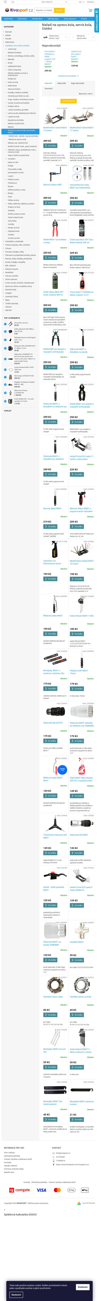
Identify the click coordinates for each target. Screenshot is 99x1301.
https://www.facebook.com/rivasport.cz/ (72, 1165)
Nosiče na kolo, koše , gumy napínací (22, 146)
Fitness (8, 248)
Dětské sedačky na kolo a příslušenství (18, 74)
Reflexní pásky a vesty (16, 190)
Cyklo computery (14, 70)
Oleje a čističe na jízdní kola (18, 155)
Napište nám (9, 1172)
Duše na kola (13, 82)
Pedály (10, 166)
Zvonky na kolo (14, 238)
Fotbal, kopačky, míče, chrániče (17, 245)
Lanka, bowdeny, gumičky (18, 110)
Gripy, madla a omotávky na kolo (21, 99)
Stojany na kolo (14, 207)
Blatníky (11, 59)
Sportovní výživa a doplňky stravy (18, 286)
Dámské (8, 32)
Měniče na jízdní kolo (16, 123)
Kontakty (7, 1162)
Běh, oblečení (10, 266)
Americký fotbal (11, 297)
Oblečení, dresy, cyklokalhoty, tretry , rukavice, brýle (22, 151)
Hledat (59, 10)
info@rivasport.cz (63, 1153)
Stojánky (11, 210)
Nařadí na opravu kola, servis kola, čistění (21, 131)
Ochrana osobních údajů (14, 1169)
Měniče (11, 127)
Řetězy (10, 193)
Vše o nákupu (46, 2)
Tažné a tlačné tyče (15, 217)
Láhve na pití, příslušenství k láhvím (22, 113)
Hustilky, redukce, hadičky (18, 92)
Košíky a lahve (13, 106)
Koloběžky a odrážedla (14, 241)
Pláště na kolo (13, 179)
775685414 (60, 1161)
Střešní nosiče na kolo (16, 214)
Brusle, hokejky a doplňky (15, 262)
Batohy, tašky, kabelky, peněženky (18, 259)
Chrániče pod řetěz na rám (18, 96)
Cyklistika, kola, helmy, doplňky (17, 46)
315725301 (60, 1157)
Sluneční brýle (10, 290)
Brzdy (10, 63)
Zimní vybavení (11, 279)
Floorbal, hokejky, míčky (14, 252)
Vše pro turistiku (11, 276)
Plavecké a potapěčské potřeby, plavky (20, 255)
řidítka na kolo (13, 200)
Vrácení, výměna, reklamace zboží (62, 1182)
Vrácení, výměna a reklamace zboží (18, 1159)
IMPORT (8, 310)
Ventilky (11, 224)
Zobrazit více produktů (67, 76)
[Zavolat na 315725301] (8, 2)
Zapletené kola (13, 231)
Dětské (8, 35)
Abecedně (48, 89)
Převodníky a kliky (15, 169)
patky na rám (13, 162)
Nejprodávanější (77, 83)
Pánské (8, 39)
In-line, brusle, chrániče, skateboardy (19, 283)
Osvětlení (11, 159)
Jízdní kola (12, 49)
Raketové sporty (11, 269)
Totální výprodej (11, 303)
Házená (8, 307)
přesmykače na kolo (16, 173)
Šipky (7, 300)
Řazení (10, 186)
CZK (80, 2)
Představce (12, 183)
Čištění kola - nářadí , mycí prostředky (23, 136)
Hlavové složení (14, 89)
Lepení (10, 176)
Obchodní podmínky (12, 1156)
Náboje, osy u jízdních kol (18, 143)
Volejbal (8, 293)
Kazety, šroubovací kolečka (18, 103)
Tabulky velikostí (10, 1166)
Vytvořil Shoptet (88, 1203)
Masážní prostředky (16, 120)
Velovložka (12, 221)
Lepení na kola (13, 117)
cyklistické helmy (14, 66)
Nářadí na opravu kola (17, 139)
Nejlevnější (61, 83)
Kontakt (27, 1182)
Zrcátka (11, 235)
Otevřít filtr (69, 101)
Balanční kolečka (14, 53)
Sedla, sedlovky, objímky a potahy (21, 204)
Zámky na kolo (13, 228)
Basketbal (9, 272)
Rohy (10, 197)
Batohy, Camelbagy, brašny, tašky (21, 56)
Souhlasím (83, 1287)
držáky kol (12, 79)
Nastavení (16, 1295)
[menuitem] (8, 19)
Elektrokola (9, 42)
